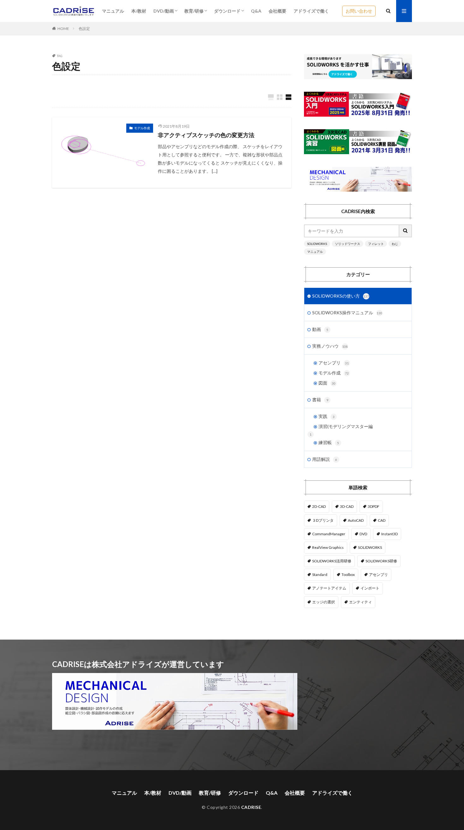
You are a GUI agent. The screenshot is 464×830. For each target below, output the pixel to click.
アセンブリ (333, 362)
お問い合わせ (359, 11)
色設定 (84, 28)
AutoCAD (356, 520)
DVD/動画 (163, 11)
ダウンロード (227, 11)
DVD (363, 533)
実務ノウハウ (330, 346)
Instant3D (389, 533)
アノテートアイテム (329, 588)
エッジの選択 (323, 602)
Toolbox (348, 574)
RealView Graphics (328, 547)
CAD (381, 520)
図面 (327, 383)
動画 (320, 329)
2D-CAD (319, 506)
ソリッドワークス (347, 244)
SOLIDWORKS (317, 244)
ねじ (395, 244)
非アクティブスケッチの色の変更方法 (206, 134)
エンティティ (360, 602)
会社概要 (277, 11)
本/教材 (138, 11)
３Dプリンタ (323, 520)
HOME (63, 28)
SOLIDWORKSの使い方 (340, 296)
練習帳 (328, 442)
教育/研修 (194, 11)
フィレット (376, 244)
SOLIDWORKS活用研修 (331, 561)
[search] (405, 230)
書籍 (320, 399)
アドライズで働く (311, 11)
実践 (326, 416)
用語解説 (324, 459)
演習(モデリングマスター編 (345, 426)
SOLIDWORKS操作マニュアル (347, 312)
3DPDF (373, 506)
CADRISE (251, 807)
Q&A (256, 11)
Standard (319, 574)
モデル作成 (142, 128)
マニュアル (113, 11)
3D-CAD (347, 506)
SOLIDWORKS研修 (381, 561)
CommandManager (328, 533)
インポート (369, 588)
